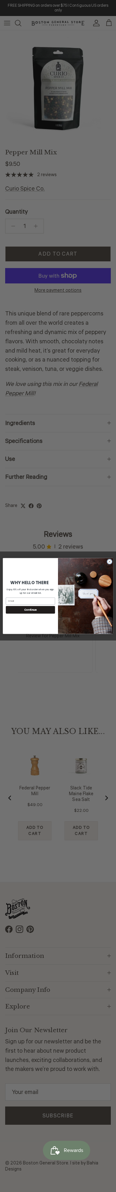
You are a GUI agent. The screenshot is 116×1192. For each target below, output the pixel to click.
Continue (30, 609)
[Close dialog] (109, 561)
